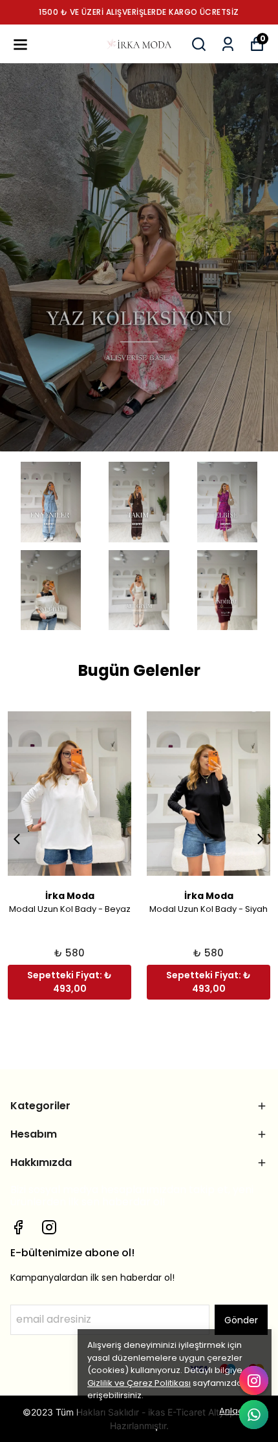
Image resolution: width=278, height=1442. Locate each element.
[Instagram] (49, 1227)
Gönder (241, 1320)
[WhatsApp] (253, 1414)
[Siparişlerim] (228, 44)
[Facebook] (18, 1227)
